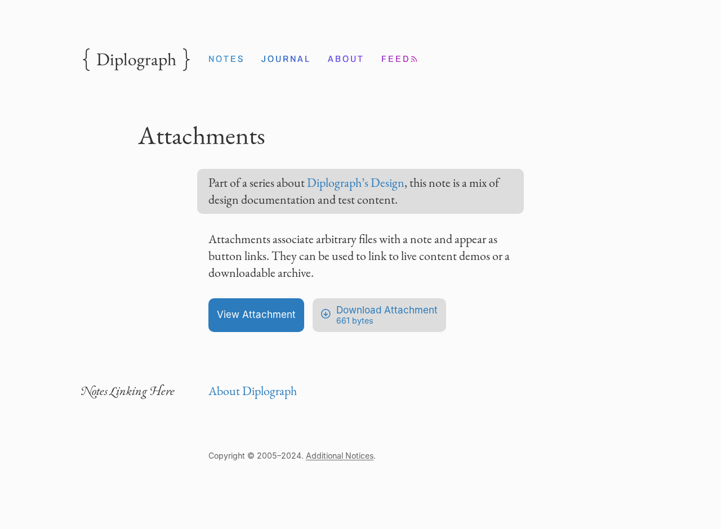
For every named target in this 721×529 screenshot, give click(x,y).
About (346, 59)
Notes (226, 59)
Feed (400, 59)
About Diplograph (252, 391)
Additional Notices (339, 455)
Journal (286, 59)
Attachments (201, 135)
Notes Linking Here (128, 391)
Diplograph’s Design (355, 182)
